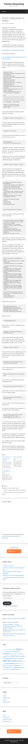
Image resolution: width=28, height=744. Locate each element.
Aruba (18, 649)
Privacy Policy (6, 702)
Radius (5, 665)
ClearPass (14, 656)
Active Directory (6, 649)
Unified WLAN (21, 667)
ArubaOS (6, 654)
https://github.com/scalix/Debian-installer (13, 50)
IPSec (23, 661)
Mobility (11, 663)
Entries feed (6, 717)
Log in (4, 715)
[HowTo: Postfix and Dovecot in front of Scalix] (19, 461)
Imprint (4, 700)
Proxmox (22, 663)
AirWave (14, 649)
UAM (15, 667)
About (4, 696)
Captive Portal (7, 656)
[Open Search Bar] (26, 11)
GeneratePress (14, 741)
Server (17, 488)
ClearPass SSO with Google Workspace (13, 575)
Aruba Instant (16, 651)
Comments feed (7, 719)
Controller (6, 658)
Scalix (13, 488)
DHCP (15, 658)
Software (20, 665)
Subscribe (7, 603)
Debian (5, 488)
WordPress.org (7, 721)
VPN (3, 669)
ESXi (19, 658)
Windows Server (8, 669)
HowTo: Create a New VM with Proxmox (15, 490)
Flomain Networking (14, 4)
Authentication (13, 653)
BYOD (20, 653)
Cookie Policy (6, 698)
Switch (4, 667)
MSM (16, 663)
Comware (22, 656)
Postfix (19, 663)
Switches (8, 667)
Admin (10, 649)
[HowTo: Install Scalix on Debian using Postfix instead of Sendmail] (7, 462)
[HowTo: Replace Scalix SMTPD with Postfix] (7, 474)
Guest (22, 658)
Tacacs (12, 667)
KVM (3, 663)
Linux (9, 488)
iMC (20, 661)
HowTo (5, 486)
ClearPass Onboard (8, 565)
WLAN (13, 669)
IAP (18, 661)
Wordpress (18, 669)
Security (12, 665)
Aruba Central (9, 651)
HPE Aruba (12, 661)
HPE (5, 661)
